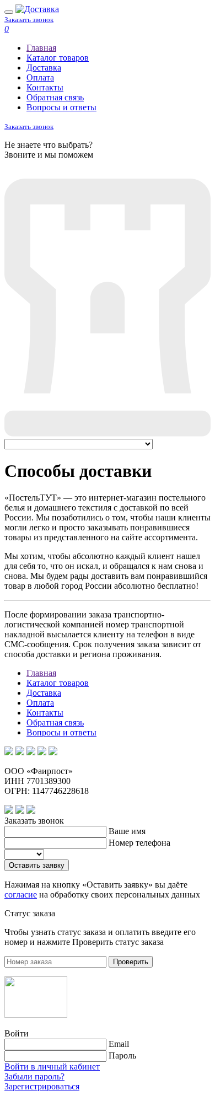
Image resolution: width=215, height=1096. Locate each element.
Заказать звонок (28, 19)
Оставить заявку (36, 865)
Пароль (122, 1055)
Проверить (130, 962)
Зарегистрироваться (41, 1086)
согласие (20, 894)
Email (119, 1044)
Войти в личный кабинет (52, 1066)
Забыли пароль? (34, 1076)
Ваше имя (127, 831)
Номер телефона (139, 842)
